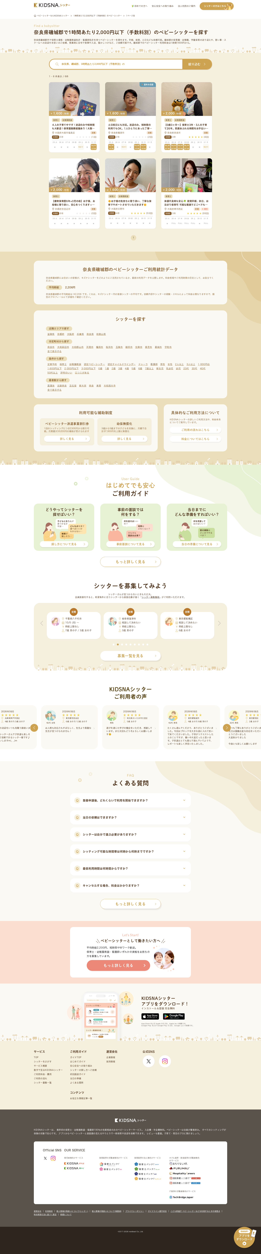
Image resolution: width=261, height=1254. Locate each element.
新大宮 (82, 386)
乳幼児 (169, 368)
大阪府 (70, 334)
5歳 (133, 368)
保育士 (63, 364)
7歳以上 (149, 368)
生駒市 (138, 347)
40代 (203, 368)
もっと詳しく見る (130, 904)
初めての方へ (141, 6)
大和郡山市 (78, 347)
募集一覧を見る (130, 656)
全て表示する (54, 351)
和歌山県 (101, 334)
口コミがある (82, 373)
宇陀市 (168, 347)
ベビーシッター (108, 40)
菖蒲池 (51, 386)
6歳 (140, 368)
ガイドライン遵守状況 (157, 1211)
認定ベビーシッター (94, 364)
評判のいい (66, 373)
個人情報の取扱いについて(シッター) (72, 1211)
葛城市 (158, 347)
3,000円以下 (88, 368)
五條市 (119, 347)
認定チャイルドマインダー (122, 364)
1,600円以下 (54, 368)
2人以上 (179, 364)
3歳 (120, 368)
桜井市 (109, 347)
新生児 (159, 368)
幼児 (178, 368)
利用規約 (49, 1211)
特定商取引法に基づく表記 (45, 1214)
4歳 (127, 368)
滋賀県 (51, 334)
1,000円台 (204, 364)
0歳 (100, 368)
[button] (113, 644)
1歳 (107, 368)
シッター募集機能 (151, 597)
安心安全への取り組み (163, 6)
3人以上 (191, 364)
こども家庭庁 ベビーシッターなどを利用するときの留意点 (195, 1211)
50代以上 (52, 373)
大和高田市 (63, 347)
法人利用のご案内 (186, 6)
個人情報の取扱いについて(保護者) (107, 1211)
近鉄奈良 (62, 386)
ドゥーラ (143, 364)
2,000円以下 (71, 368)
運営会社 (37, 1211)
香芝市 (148, 347)
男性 (162, 364)
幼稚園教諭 (75, 364)
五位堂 (72, 386)
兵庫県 (80, 334)
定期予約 (52, 364)
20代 (186, 368)
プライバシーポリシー (134, 1211)
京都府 (60, 334)
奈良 (91, 386)
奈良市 (51, 347)
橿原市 (99, 347)
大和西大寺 (110, 386)
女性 (170, 364)
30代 (194, 368)
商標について (66, 1214)
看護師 (154, 364)
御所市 (128, 347)
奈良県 (90, 334)
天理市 (89, 347)
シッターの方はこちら (215, 6)
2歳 (114, 368)
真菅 (98, 386)
